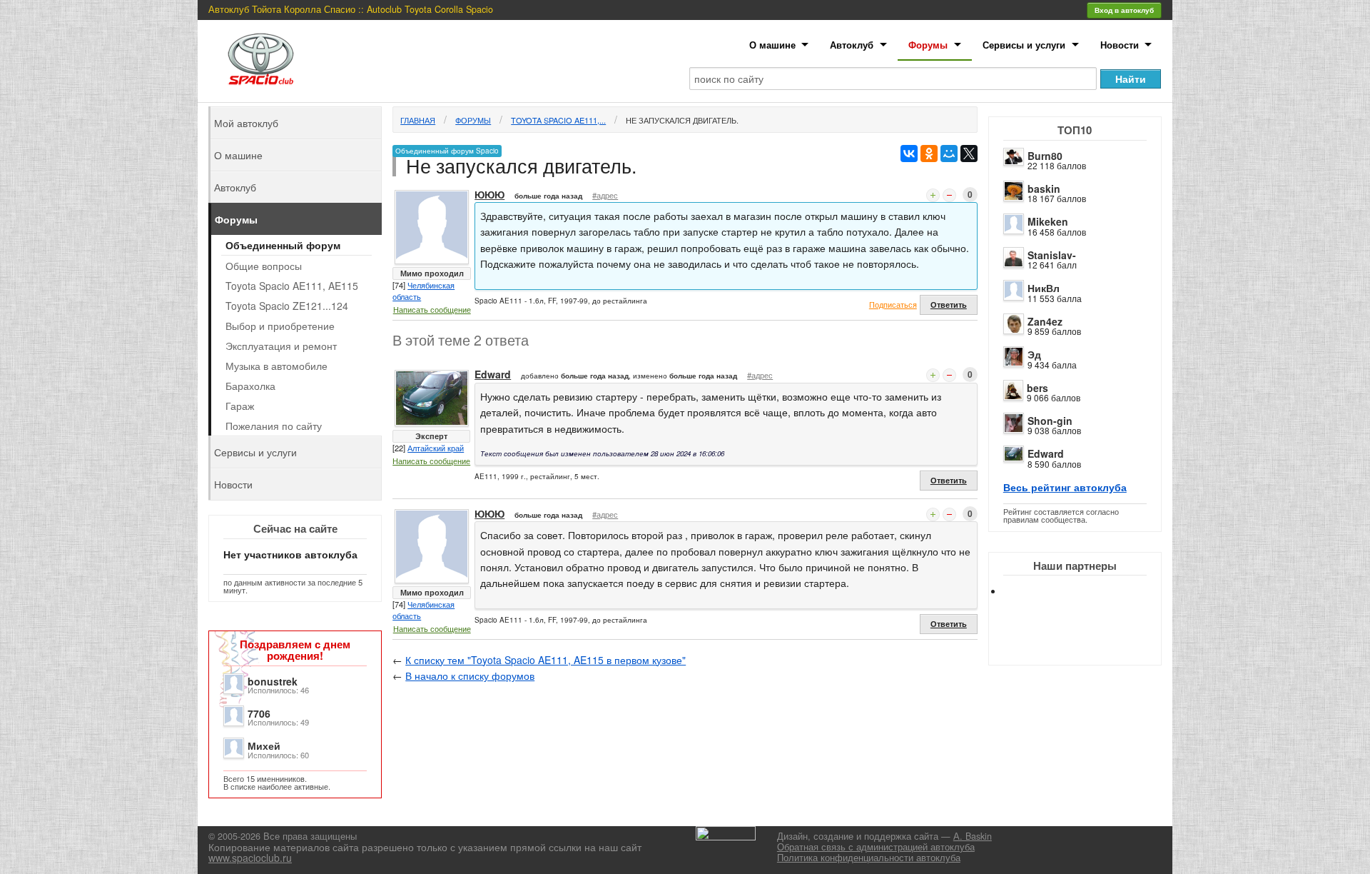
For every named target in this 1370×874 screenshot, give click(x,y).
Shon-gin (1050, 420)
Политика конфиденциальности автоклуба (868, 857)
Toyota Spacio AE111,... (558, 120)
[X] (969, 153)
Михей (264, 745)
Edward (1046, 453)
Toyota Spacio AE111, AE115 (291, 285)
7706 (259, 713)
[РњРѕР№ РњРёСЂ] (949, 153)
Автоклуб (851, 44)
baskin (1044, 188)
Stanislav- (1052, 255)
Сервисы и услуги (1024, 44)
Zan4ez (1045, 321)
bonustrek (273, 681)
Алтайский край (435, 447)
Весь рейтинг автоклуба (1065, 487)
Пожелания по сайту (273, 425)
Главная (417, 120)
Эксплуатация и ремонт (281, 345)
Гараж (239, 405)
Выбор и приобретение (280, 325)
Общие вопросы (263, 265)
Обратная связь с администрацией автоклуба (876, 846)
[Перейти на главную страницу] (261, 59)
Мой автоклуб (246, 123)
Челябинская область (423, 290)
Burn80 (1045, 156)
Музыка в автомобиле (276, 365)
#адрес (605, 195)
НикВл (1044, 288)
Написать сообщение (432, 309)
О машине (772, 44)
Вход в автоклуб (1124, 10)
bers (1037, 388)
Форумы (928, 44)
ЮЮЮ (489, 194)
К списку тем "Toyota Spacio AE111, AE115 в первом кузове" (545, 660)
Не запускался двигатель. (682, 120)
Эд (1034, 354)
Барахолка (250, 385)
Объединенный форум (282, 245)
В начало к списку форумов (469, 675)
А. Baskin (972, 836)
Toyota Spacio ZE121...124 (286, 305)
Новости (1119, 44)
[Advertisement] (1086, 642)
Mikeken (1048, 221)
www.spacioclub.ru (250, 857)
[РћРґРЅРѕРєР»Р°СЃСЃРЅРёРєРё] (929, 153)
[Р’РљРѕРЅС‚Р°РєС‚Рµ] (909, 153)
